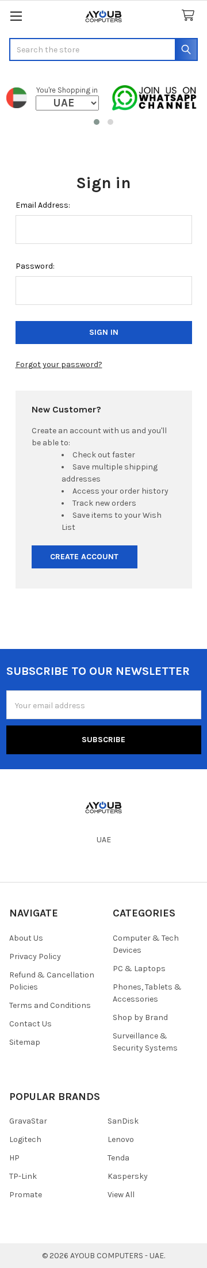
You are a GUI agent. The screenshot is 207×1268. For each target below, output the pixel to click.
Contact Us (30, 1024)
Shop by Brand (140, 1017)
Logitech (25, 1139)
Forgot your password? (59, 364)
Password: (35, 266)
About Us (26, 938)
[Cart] (190, 15)
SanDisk (123, 1121)
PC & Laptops (139, 968)
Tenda (118, 1158)
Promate (25, 1195)
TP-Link (23, 1176)
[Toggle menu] (16, 16)
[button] (96, 122)
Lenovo (121, 1139)
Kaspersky (128, 1176)
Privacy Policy (35, 956)
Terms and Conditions (50, 1005)
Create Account (84, 557)
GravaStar (28, 1121)
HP (14, 1158)
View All (121, 1195)
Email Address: (43, 205)
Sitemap (24, 1042)
